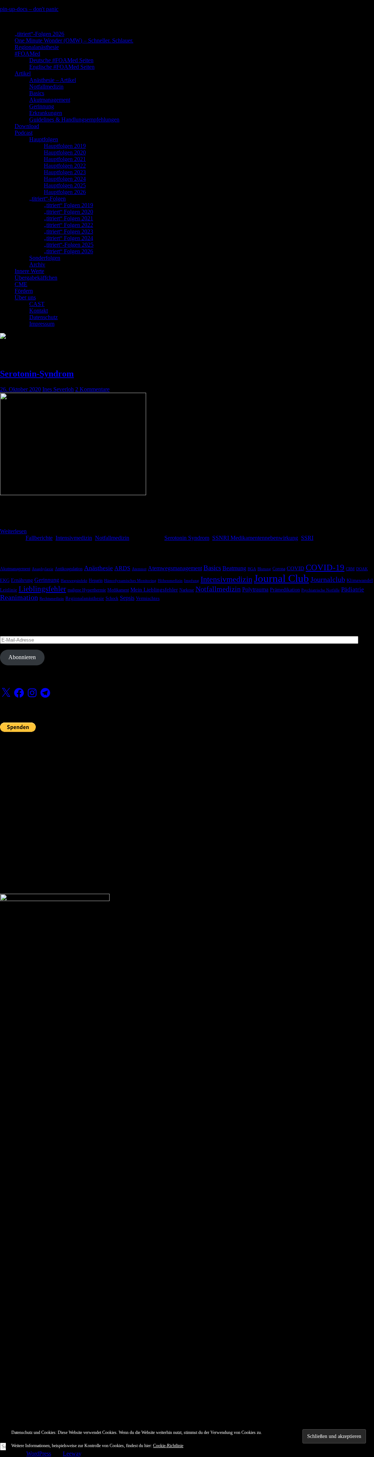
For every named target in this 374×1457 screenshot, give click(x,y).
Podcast (24, 133)
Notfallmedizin (46, 86)
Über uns (25, 297)
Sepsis (127, 598)
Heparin (96, 580)
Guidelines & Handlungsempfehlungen (74, 119)
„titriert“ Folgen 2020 (68, 212)
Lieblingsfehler (42, 588)
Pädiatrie (352, 589)
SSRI (307, 538)
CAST (37, 304)
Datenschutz (43, 317)
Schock (112, 598)
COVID (295, 568)
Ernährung (22, 580)
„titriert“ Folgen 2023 (68, 231)
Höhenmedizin (170, 581)
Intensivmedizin (74, 538)
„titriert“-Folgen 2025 (69, 245)
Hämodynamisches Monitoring (130, 581)
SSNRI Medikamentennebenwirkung (255, 538)
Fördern (24, 291)
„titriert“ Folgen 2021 (68, 218)
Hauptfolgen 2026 (65, 192)
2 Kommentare (92, 389)
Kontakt (38, 310)
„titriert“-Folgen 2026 (39, 34)
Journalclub (327, 579)
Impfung (191, 581)
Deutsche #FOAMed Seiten (61, 60)
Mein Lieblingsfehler (154, 590)
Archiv (37, 264)
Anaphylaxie (42, 569)
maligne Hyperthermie (87, 590)
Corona (278, 568)
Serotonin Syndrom (186, 538)
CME (21, 284)
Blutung (264, 569)
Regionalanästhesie (37, 47)
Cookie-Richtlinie (168, 1445)
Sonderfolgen (44, 258)
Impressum (41, 324)
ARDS (122, 568)
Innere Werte (29, 271)
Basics (36, 93)
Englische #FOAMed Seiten (62, 67)
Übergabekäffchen (36, 277)
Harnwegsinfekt (74, 581)
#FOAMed (27, 54)
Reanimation (19, 597)
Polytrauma (255, 589)
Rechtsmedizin (51, 599)
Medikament (118, 590)
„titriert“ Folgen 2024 (68, 238)
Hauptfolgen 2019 (65, 146)
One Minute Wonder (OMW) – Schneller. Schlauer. (74, 40)
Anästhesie (98, 568)
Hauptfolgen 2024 (65, 179)
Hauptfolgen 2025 (65, 185)
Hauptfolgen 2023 (65, 172)
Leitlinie (8, 590)
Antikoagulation (69, 568)
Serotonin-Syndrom (37, 373)
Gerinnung (41, 106)
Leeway (72, 1453)
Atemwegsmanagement (175, 568)
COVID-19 (325, 567)
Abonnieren (22, 657)
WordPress (38, 1453)
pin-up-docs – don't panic (29, 9)
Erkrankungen (45, 113)
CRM (350, 569)
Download (27, 126)
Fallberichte (39, 538)
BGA (252, 569)
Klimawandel (360, 580)
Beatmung (234, 568)
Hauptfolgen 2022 (65, 165)
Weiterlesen (13, 531)
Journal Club (281, 578)
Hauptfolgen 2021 (65, 159)
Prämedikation (285, 590)
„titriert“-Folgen (47, 198)
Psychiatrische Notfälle (320, 590)
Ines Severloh (58, 389)
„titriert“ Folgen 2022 (68, 225)
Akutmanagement (49, 100)
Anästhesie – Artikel (52, 80)
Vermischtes (148, 598)
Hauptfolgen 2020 (65, 152)
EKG (4, 580)
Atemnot (139, 569)
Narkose (186, 590)
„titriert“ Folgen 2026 (68, 251)
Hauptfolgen (43, 139)
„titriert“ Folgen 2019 (68, 205)
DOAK (362, 569)
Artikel (23, 73)
